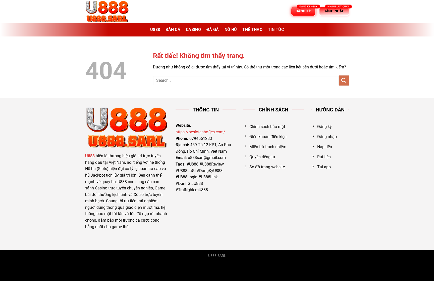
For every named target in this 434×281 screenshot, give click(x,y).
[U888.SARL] (110, 11)
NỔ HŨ (231, 29)
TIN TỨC (276, 29)
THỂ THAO (252, 29)
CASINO (193, 29)
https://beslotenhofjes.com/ (200, 132)
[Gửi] (344, 80)
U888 (155, 29)
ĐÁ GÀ (212, 29)
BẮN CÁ (173, 29)
